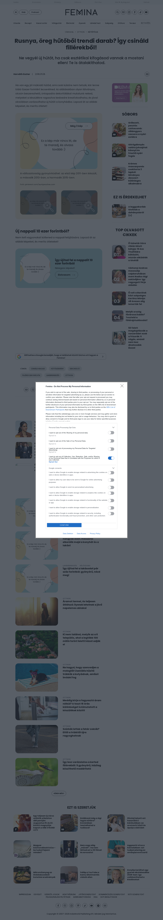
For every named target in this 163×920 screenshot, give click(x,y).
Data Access (81, 533)
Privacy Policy (95, 533)
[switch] (111, 432)
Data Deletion (68, 533)
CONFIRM (64, 525)
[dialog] (81, 460)
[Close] (123, 386)
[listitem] (81, 427)
